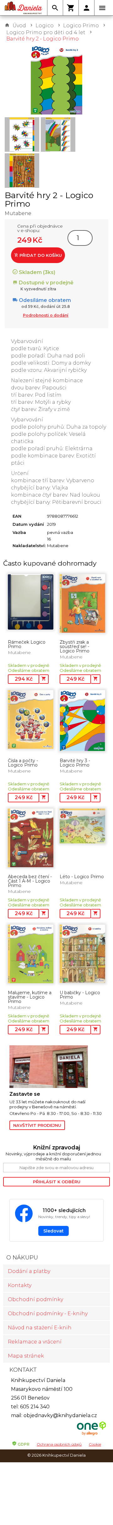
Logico (44, 26)
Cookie (95, 1444)
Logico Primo (81, 26)
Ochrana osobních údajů (59, 1444)
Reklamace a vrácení (35, 1342)
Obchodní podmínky (35, 1299)
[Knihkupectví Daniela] (23, 7)
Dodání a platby (29, 1271)
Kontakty (19, 1285)
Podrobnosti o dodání (45, 315)
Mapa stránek (26, 1356)
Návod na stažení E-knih (40, 1328)
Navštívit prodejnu (37, 1125)
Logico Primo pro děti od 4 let (45, 32)
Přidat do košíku (40, 255)
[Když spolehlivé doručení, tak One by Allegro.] (91, 1434)
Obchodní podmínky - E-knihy (48, 1314)
